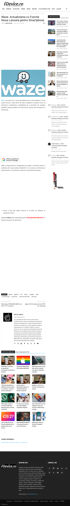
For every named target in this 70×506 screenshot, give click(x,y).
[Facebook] (15, 344)
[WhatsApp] (53, 472)
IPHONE (62, 501)
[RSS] (62, 468)
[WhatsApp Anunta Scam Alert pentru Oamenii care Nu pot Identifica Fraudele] (38, 360)
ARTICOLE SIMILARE (8, 352)
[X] (31, 344)
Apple (53, 9)
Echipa (51, 501)
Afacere (59, 9)
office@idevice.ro (33, 494)
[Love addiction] (58, 190)
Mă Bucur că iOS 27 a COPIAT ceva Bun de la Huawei (38, 387)
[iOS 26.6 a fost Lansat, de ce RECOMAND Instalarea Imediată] (23, 397)
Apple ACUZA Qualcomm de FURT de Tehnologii (35, 305)
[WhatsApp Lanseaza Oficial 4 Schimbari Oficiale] (38, 416)
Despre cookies (44, 501)
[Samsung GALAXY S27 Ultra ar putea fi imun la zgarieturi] (51, 74)
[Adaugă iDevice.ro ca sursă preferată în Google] (23, 159)
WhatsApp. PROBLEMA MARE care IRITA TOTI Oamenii (11, 305)
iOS (21, 294)
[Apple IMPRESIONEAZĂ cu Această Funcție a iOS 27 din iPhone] (23, 416)
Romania (8, 9)
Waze (37, 294)
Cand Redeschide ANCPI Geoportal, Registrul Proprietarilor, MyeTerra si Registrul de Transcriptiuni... (63, 43)
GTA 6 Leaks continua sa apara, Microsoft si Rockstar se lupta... (62, 23)
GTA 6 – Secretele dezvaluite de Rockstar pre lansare (59, 145)
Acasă (2, 13)
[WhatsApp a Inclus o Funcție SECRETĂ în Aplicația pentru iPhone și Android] (8, 397)
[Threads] (62, 472)
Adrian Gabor (9, 23)
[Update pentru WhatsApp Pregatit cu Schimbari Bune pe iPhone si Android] (23, 379)
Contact (57, 501)
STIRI (3, 9)
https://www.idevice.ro (19, 317)
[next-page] (5, 431)
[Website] (35, 344)
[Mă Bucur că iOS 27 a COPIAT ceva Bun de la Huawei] (38, 379)
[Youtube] (38, 344)
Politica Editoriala (18, 501)
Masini (28, 9)
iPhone (26, 294)
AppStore (16, 294)
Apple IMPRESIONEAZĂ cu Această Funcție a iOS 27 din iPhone (23, 424)
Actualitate (16, 9)
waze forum (14, 296)
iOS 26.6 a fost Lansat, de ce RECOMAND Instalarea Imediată (23, 405)
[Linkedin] (22, 344)
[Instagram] (18, 344)
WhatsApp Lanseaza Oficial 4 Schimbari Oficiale (37, 424)
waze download (6, 296)
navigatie (32, 294)
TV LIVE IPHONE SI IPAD (44, 9)
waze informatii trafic (24, 296)
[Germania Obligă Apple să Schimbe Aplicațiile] (23, 360)
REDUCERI (34, 9)
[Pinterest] (25, 344)
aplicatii (8, 13)
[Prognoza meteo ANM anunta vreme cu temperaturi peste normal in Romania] (51, 63)
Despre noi (9, 501)
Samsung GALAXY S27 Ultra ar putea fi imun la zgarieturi (62, 74)
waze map (34, 296)
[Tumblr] (28, 344)
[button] (66, 9)
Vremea (23, 9)
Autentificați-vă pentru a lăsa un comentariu (14, 442)
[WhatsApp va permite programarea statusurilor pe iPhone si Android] (8, 360)
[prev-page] (2, 431)
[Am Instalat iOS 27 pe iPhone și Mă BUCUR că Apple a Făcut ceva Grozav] (8, 416)
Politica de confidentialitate (31, 501)
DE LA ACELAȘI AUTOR (22, 352)
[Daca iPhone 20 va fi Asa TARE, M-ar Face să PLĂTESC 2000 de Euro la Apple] (38, 397)
